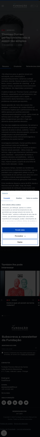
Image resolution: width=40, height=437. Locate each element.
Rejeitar (20, 242)
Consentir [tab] (7, 198)
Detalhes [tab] (19, 198)
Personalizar (19, 236)
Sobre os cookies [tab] (32, 198)
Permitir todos (20, 230)
